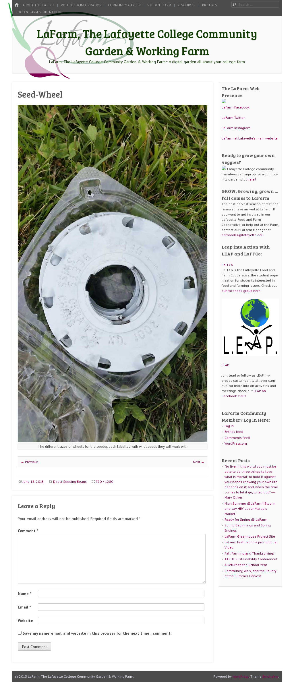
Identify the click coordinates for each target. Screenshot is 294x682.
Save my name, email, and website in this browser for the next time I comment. (97, 633)
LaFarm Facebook (235, 107)
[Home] (16, 5)
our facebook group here (241, 290)
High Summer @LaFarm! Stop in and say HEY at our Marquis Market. (250, 508)
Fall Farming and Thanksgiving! (249, 553)
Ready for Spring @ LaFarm (246, 519)
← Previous (29, 462)
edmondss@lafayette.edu (242, 235)
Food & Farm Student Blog (39, 12)
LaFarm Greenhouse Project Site (250, 536)
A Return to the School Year (246, 565)
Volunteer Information (81, 5)
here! (251, 179)
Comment (28, 530)
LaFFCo (227, 265)
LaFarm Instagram (236, 128)
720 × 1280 (104, 481)
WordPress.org (236, 443)
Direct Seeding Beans (70, 481)
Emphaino (270, 676)
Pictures (209, 5)
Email (24, 607)
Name (24, 593)
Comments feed (237, 437)
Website (25, 620)
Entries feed (234, 431)
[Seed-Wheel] (112, 440)
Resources (186, 5)
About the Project (38, 5)
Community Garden (124, 5)
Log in (229, 426)
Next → (198, 462)
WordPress (241, 676)
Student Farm (159, 5)
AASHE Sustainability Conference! (251, 559)
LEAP (225, 365)
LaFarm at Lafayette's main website (250, 138)
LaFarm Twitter (233, 117)
